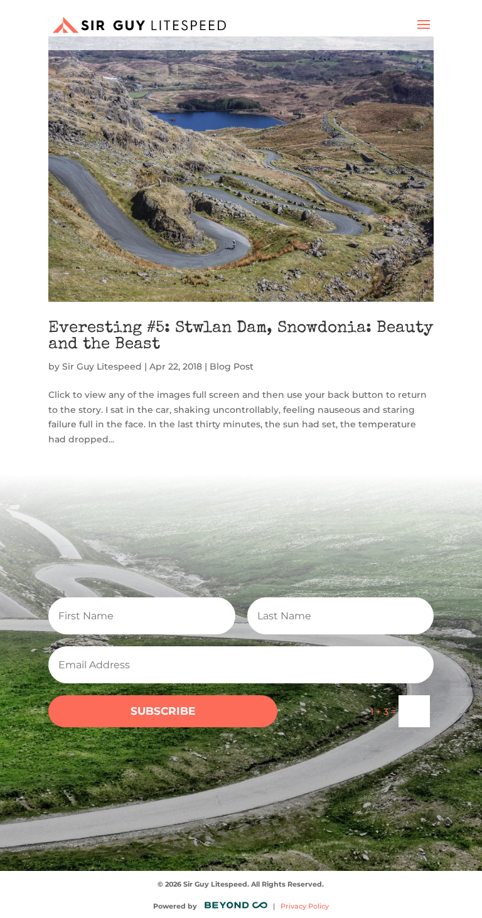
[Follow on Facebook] (224, 794)
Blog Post (232, 366)
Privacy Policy (305, 906)
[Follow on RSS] (290, 794)
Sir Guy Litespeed (102, 366)
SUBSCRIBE (163, 711)
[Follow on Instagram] (192, 794)
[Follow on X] (257, 794)
